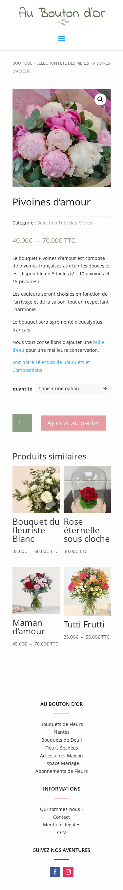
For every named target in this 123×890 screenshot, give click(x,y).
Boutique (22, 63)
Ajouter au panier (73, 422)
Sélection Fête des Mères (62, 63)
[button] (100, 99)
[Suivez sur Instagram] (68, 872)
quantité (22, 389)
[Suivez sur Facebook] (55, 872)
